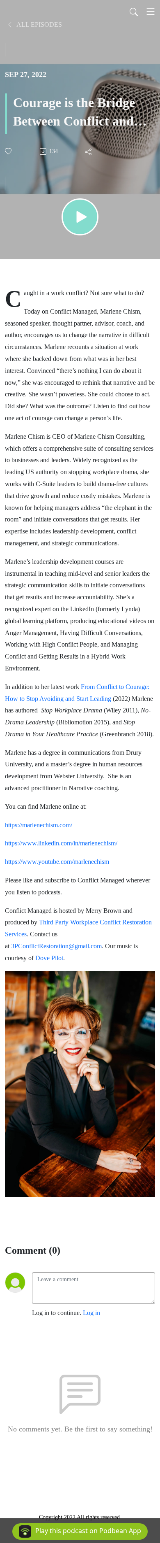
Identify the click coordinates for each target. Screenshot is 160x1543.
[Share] (89, 151)
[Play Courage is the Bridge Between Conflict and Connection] (80, 216)
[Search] (133, 11)
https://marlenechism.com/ (38, 825)
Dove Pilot (49, 957)
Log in (91, 1312)
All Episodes (38, 24)
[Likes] (9, 151)
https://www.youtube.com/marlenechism (57, 861)
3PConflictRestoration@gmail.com (56, 946)
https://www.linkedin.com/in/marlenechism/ (61, 843)
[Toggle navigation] (150, 11)
